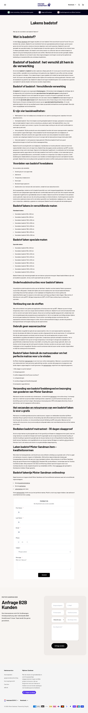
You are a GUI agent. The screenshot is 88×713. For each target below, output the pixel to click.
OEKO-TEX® (35, 461)
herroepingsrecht (9, 681)
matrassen (53, 396)
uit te (66, 440)
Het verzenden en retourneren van (32, 407)
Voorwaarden (8, 674)
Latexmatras (19, 489)
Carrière (6, 684)
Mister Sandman (22, 41)
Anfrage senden (59, 646)
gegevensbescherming (11, 678)
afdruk (6, 687)
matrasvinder (29, 361)
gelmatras (23, 486)
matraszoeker (20, 492)
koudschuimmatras (24, 483)
